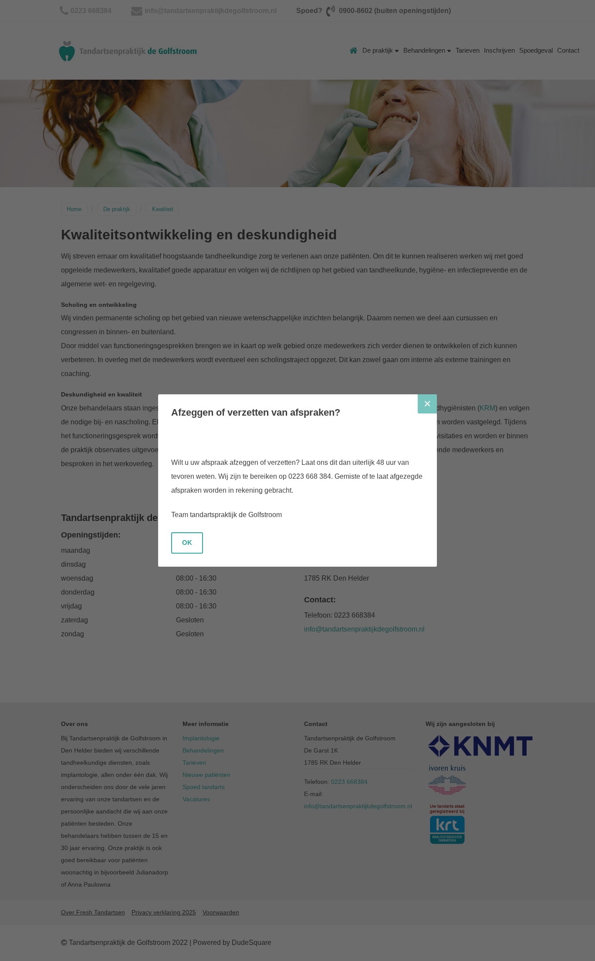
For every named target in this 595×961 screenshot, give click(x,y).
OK (187, 542)
